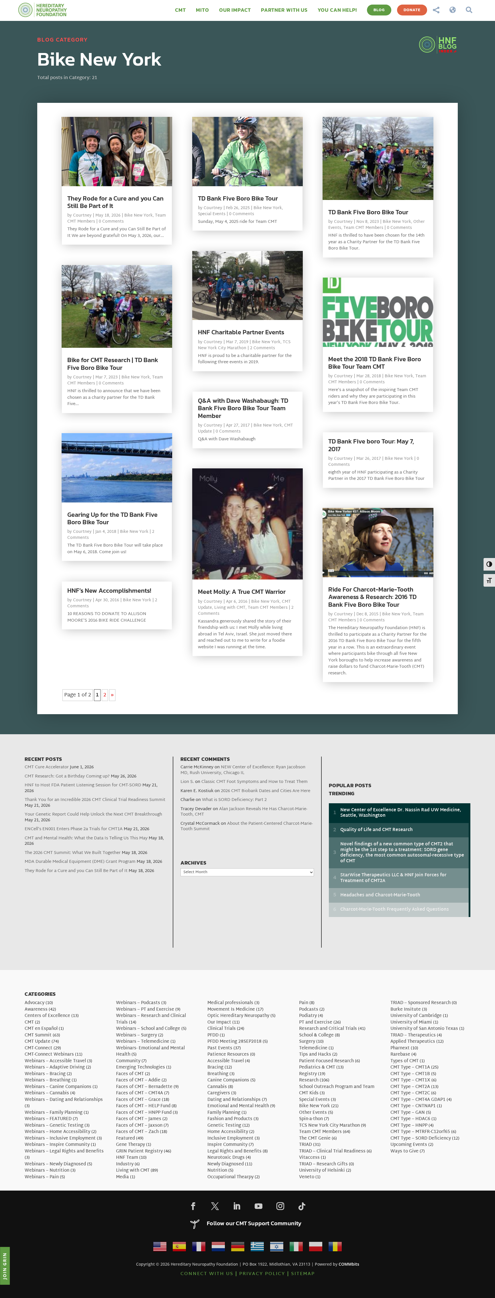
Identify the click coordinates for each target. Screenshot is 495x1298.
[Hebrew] (276, 1248)
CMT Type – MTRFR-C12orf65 (420, 1132)
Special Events (211, 214)
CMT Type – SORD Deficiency (420, 1138)
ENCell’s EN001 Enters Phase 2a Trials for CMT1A (74, 829)
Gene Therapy (130, 1145)
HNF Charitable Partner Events (241, 332)
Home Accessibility (227, 1132)
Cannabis (217, 1087)
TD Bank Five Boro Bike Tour (238, 198)
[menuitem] (180, 10)
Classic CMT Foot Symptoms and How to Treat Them (254, 782)
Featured (125, 1138)
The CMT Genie (315, 1138)
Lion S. (187, 782)
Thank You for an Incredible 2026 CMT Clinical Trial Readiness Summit (95, 800)
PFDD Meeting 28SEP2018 (234, 1042)
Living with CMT (229, 607)
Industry (124, 1164)
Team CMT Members (268, 607)
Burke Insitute (405, 1010)
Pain (303, 1003)
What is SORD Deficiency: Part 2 (234, 800)
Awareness (36, 1010)
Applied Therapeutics (412, 1042)
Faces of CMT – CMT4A (139, 1093)
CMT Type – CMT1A (410, 1067)
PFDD (213, 1035)
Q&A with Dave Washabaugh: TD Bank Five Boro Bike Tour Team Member (243, 408)
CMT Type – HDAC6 (410, 1119)
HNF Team (127, 1158)
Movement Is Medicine (231, 1010)
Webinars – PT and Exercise (145, 1010)
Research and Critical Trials (328, 1029)
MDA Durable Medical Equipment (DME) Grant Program (80, 862)
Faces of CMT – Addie (138, 1080)
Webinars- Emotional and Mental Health (150, 1051)
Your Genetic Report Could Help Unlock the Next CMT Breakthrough (93, 814)
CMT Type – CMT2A (410, 1087)
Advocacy (34, 1003)
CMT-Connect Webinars (49, 1055)
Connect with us (206, 1274)
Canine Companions (228, 1080)
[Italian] (296, 1248)
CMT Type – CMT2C (410, 1093)
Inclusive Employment (230, 1138)
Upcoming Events (408, 1145)
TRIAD (305, 1145)
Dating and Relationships (234, 1100)
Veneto (306, 1177)
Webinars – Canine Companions (58, 1087)
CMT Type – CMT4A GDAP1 (417, 1100)
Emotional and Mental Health (238, 1106)
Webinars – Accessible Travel (55, 1061)
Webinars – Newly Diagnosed (55, 1164)
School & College (316, 1035)
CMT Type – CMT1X (410, 1080)
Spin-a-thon (311, 1119)
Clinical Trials (221, 1029)
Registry (308, 1074)
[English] (160, 1248)
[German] (237, 1248)
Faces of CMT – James (138, 1119)
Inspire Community (227, 1145)
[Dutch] (218, 1248)
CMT (29, 1022)
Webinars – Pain (42, 1177)
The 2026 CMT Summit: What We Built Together (73, 853)
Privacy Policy (262, 1274)
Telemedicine (313, 1048)
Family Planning (223, 1113)
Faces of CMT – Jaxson (139, 1126)
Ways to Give (404, 1151)
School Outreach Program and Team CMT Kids (336, 1090)
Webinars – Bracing (45, 1074)
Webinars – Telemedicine (142, 1042)
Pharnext (400, 1048)
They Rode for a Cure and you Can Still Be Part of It (115, 202)
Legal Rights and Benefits (234, 1151)
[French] (199, 1248)
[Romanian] (335, 1248)
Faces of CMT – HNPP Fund (144, 1113)
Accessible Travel (225, 1061)
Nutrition (217, 1171)
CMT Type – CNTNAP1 (413, 1106)
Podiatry (308, 1016)
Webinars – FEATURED (48, 1119)
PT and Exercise (315, 1022)
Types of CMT (404, 1061)
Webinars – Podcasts (138, 1003)
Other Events (313, 1113)
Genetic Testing (224, 1126)
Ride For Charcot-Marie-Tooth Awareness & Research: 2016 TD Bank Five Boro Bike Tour (372, 597)
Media (122, 1177)
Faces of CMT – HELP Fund (143, 1106)
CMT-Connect (38, 1048)
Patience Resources (228, 1055)
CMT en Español (41, 1029)
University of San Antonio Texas (424, 1029)
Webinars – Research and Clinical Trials (151, 1019)
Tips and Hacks (315, 1055)
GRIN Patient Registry (139, 1151)
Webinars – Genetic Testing (54, 1126)
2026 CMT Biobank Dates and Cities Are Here (265, 791)
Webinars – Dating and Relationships (64, 1100)
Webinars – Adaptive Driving (55, 1067)
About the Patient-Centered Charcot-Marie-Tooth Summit (246, 826)
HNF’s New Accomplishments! (109, 590)
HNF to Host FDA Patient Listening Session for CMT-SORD (83, 785)
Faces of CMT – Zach (137, 1132)
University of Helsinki (322, 1171)
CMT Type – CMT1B (410, 1074)
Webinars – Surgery (136, 1035)
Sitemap (303, 1274)
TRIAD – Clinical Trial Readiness (332, 1151)
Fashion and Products (229, 1119)
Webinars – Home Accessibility (57, 1132)
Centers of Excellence (47, 1016)
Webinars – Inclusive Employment (60, 1138)
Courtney (82, 215)
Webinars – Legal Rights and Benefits (64, 1151)
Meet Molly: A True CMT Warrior (242, 591)
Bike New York (138, 215)
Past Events (219, 1048)
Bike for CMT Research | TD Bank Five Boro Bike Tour (112, 363)
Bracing (215, 1067)
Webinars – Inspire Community (57, 1145)
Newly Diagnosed (225, 1164)
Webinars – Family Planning (53, 1113)
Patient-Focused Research (326, 1061)
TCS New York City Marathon (244, 345)
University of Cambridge (416, 1016)
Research (309, 1080)
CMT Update (37, 1042)
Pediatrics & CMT (317, 1067)
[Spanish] (179, 1248)
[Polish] (315, 1248)
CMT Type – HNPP (408, 1126)
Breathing (217, 1074)
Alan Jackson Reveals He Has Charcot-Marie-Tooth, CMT (243, 812)
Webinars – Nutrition (47, 1171)
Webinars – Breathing (47, 1080)
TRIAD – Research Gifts (323, 1164)
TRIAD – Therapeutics (413, 1035)
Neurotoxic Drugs (226, 1158)
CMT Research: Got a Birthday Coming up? (67, 776)
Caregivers (218, 1093)
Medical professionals (230, 1003)
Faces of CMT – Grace (138, 1100)
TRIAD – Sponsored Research (420, 1003)
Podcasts (308, 1010)
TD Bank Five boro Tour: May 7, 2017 (371, 445)
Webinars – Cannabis (47, 1093)
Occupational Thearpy (230, 1177)
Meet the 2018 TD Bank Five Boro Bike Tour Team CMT (374, 362)
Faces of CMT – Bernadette (144, 1087)
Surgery (307, 1042)
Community (128, 1061)
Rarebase (400, 1055)
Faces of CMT (130, 1074)
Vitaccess (309, 1158)
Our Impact (219, 1022)
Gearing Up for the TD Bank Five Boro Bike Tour (112, 518)
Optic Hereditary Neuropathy (238, 1016)
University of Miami (411, 1022)
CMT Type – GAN (407, 1113)
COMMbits (349, 1264)
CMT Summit (38, 1035)
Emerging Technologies (140, 1067)
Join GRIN (4, 1265)
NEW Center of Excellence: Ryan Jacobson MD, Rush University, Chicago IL (242, 770)
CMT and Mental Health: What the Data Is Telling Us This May (86, 838)
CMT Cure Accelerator (47, 767)
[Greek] (257, 1248)
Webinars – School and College (148, 1029)
